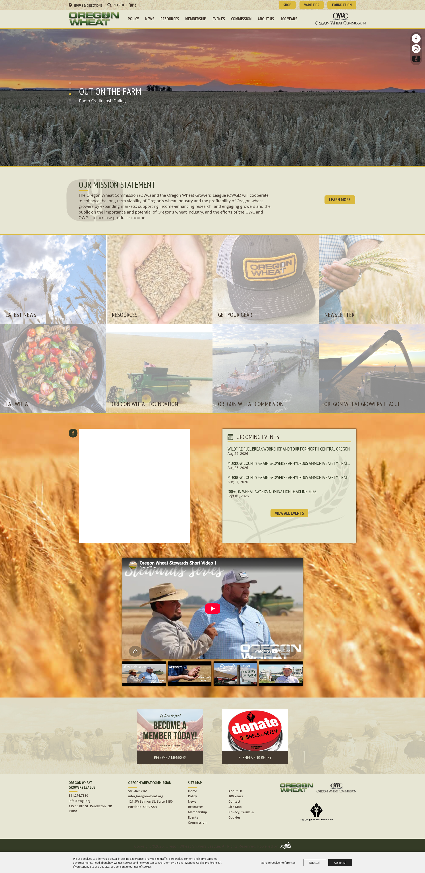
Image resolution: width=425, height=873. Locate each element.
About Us (266, 18)
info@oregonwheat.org (145, 796)
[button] (70, 83)
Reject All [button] (314, 862)
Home (192, 791)
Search (109, 5)
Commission (241, 18)
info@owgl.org (80, 801)
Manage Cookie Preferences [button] (278, 862)
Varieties (311, 4)
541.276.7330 (78, 795)
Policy (133, 18)
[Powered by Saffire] (285, 846)
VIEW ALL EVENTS (289, 513)
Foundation (342, 4)
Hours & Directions (88, 5)
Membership (195, 18)
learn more (340, 199)
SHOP (287, 4)
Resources (169, 18)
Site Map (235, 807)
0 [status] (135, 5)
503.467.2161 (138, 791)
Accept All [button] (340, 862)
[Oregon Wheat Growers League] (94, 19)
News (149, 18)
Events (218, 18)
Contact (234, 801)
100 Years (288, 18)
